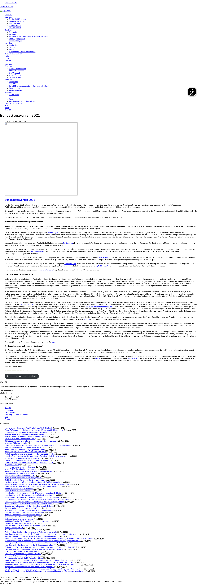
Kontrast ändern (6, 7)
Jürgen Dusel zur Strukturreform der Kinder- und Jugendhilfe (29, 567)
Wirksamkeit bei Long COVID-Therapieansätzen (24, 558)
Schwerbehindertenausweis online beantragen (23, 458)
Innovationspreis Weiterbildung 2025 (20, 476)
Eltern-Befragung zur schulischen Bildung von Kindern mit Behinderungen (34, 430)
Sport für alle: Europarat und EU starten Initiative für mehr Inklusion (32, 486)
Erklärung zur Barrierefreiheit (16, 415)
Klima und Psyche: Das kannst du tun (20, 439)
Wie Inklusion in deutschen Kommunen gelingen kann (26, 432)
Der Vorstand (14, 23)
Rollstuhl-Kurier (27, 304)
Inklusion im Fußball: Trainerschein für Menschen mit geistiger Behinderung (35, 493)
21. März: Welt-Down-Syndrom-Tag (19, 556)
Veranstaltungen (15, 41)
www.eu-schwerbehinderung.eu (99, 307)
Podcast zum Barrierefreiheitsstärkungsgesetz (23, 478)
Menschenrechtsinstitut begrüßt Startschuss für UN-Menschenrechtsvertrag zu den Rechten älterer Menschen (49, 538)
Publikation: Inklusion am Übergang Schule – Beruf (25, 450)
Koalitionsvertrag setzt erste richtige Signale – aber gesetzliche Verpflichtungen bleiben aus (41, 534)
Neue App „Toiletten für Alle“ (16, 443)
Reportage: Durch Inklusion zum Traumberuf (22, 530)
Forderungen (53, 232)
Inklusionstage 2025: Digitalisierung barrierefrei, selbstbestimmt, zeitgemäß (35, 549)
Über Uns (8, 17)
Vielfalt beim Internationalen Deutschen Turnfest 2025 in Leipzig (30, 454)
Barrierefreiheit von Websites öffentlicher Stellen (24, 434)
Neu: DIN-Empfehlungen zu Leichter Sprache (23, 554)
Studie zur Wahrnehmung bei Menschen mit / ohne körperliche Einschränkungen (37, 560)
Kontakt (8, 60)
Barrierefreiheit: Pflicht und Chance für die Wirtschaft (26, 437)
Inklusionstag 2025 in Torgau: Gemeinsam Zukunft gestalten (29, 495)
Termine (12, 47)
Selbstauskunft (15, 28)
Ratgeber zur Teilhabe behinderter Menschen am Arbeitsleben (29, 506)
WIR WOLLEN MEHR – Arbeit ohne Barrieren (23, 551)
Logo (6, 417)
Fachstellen (13, 32)
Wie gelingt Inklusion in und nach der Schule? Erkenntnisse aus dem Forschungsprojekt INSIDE (42, 541)
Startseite (8, 15)
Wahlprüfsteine (36, 251)
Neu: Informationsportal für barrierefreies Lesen (24, 512)
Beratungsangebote (17, 39)
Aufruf (98, 358)
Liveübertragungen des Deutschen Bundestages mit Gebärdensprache (33, 482)
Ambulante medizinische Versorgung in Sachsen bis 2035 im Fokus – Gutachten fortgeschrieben (43, 564)
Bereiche (8, 30)
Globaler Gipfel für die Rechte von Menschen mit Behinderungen (31, 536)
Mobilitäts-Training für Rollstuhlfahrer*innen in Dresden (27, 521)
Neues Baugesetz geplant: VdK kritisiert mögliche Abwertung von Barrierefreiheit (37, 484)
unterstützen (133, 358)
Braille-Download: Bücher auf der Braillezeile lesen (25, 480)
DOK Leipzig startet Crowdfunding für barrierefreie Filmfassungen (31, 441)
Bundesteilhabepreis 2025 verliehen (19, 489)
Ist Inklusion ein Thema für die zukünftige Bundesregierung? (28, 510)
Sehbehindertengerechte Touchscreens (20, 467)
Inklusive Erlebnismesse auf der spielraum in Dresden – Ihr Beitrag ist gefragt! (35, 456)
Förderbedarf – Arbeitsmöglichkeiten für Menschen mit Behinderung (32, 497)
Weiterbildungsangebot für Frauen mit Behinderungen (26, 460)
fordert (87, 319)
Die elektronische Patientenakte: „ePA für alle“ (23, 508)
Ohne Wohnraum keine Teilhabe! (18, 491)
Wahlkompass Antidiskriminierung (22, 52)
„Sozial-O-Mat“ (70, 264)
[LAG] (5, 11)
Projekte (12, 34)
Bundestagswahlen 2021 (20, 200)
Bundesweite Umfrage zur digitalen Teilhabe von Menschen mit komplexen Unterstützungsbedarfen (44, 571)
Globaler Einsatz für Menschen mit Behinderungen (25, 525)
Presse (11, 49)
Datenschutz (10, 412)
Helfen (7, 56)
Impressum (9, 410)
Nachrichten (14, 45)
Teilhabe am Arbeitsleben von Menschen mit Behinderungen (29, 471)
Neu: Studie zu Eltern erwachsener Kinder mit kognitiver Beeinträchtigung (34, 502)
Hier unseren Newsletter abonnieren (21, 376)
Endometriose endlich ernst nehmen (19, 519)
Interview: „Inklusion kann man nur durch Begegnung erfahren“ (30, 545)
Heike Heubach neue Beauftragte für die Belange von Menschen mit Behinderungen (38, 445)
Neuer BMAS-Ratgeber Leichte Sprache (20, 469)
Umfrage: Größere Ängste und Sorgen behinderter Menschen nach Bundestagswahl (38, 499)
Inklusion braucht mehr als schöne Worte (21, 473)
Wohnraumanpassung (13, 54)
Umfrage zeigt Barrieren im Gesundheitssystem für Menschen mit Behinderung (36, 543)
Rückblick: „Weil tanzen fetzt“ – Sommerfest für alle (25, 452)
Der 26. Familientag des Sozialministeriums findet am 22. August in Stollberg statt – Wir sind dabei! (44, 569)
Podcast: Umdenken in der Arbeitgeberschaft (23, 515)
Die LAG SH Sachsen (17, 19)
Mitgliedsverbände (16, 21)
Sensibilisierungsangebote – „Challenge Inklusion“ (29, 36)
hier (53, 342)
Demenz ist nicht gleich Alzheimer (18, 523)
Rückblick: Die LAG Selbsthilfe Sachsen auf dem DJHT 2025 (29, 504)
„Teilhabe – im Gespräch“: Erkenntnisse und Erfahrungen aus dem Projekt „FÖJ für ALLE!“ (40, 547)
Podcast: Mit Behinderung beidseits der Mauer (23, 447)
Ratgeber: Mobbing (12, 465)
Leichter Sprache (46, 270)
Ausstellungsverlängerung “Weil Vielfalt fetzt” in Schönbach (29, 428)
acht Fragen (103, 257)
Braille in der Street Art (14, 528)
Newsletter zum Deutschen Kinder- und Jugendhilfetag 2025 (29, 463)
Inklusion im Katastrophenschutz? (18, 517)
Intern (7, 58)
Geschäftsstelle (15, 26)
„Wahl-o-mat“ (102, 266)
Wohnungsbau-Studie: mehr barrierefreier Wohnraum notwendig (31, 532)
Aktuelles (8, 43)
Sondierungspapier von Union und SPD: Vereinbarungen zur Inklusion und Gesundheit (39, 562)
